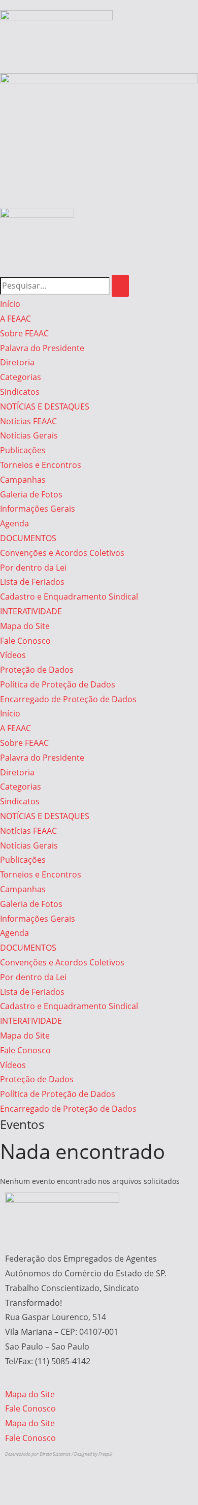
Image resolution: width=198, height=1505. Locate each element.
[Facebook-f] (40, 248)
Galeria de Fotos (31, 494)
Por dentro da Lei (33, 567)
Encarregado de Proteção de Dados (68, 699)
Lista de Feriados (32, 581)
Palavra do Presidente (42, 348)
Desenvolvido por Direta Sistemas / (39, 1454)
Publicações (23, 450)
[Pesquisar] (120, 286)
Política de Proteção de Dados (57, 684)
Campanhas (23, 479)
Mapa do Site (25, 626)
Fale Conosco (25, 640)
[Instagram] (12, 248)
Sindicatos (20, 391)
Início (10, 303)
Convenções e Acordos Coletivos (62, 552)
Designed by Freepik (93, 1454)
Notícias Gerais (29, 435)
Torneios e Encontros (40, 465)
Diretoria (17, 362)
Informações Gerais (37, 508)
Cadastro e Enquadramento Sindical (69, 596)
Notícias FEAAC (28, 421)
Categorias (20, 377)
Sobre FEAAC (24, 333)
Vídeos (13, 655)
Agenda (14, 523)
